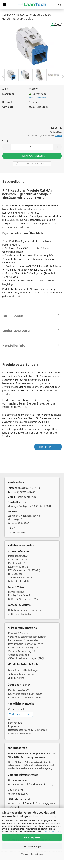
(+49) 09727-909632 (24, 492)
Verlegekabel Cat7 (18, 559)
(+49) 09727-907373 (29, 488)
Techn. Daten (12, 315)
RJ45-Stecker (15, 573)
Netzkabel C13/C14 (18, 581)
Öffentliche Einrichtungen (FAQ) (26, 658)
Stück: (5, 141)
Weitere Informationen (32, 854)
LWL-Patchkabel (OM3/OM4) (24, 570)
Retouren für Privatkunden (23, 640)
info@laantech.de (26, 497)
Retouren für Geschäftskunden (25, 644)
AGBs (11, 719)
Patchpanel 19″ (16, 563)
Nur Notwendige (32, 846)
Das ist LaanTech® (18, 690)
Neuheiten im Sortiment (24, 674)
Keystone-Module (18, 566)
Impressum (14, 726)
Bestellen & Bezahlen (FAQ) (23, 647)
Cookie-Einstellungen (20, 733)
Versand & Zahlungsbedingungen (27, 636)
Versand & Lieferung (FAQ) (23, 651)
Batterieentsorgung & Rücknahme (27, 729)
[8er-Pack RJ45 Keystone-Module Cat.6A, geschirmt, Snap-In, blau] (32, 45)
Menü (4, 4)
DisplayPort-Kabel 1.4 (20, 595)
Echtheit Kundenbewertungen (25, 697)
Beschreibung (13, 181)
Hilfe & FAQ (17, 678)
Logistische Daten (16, 330)
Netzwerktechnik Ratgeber (26, 610)
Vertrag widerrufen (20, 714)
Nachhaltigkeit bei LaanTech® (25, 693)
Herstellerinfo (13, 345)
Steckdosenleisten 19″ (20, 577)
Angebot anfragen (18, 654)
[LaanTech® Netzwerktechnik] (32, 4)
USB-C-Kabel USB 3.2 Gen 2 (23, 599)
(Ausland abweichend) (37, 97)
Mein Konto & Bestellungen (23, 670)
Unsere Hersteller (21, 614)
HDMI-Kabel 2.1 (17, 591)
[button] (6, 147)
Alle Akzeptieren (32, 837)
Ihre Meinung (48, 447)
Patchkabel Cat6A (18, 556)
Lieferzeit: (8, 93)
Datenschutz (15, 722)
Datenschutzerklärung (51, 831)
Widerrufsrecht (16, 709)
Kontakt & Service (18, 633)
